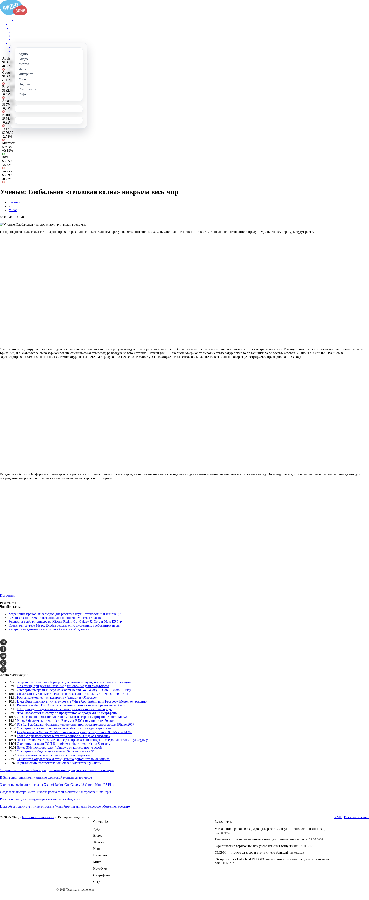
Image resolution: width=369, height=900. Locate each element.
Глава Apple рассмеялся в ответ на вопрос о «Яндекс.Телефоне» (63, 736)
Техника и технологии (38, 817)
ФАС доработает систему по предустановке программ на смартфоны (67, 713)
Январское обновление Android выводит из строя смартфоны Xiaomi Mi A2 (72, 717)
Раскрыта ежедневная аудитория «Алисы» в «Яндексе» (49, 629)
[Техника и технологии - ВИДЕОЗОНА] (13, 14)
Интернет (100, 855)
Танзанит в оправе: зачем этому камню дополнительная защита (63, 759)
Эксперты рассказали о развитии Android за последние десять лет (65, 728)
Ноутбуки (100, 868)
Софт (97, 882)
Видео (97, 835)
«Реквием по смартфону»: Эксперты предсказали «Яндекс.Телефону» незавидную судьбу (82, 740)
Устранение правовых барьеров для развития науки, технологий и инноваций (65, 614)
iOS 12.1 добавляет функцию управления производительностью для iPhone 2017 (75, 724)
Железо (98, 842)
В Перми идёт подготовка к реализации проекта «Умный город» (64, 709)
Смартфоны (101, 875)
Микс (13, 210)
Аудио (97, 829)
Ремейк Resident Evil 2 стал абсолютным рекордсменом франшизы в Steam (71, 705)
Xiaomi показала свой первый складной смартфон (53, 755)
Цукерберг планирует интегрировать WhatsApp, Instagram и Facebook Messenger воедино (82, 701)
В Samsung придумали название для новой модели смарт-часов (55, 617)
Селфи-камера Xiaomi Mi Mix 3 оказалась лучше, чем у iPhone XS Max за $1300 (74, 732)
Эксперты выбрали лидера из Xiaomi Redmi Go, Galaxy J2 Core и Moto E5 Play (66, 621)
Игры (97, 848)
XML (338, 817)
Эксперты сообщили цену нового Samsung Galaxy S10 (56, 751)
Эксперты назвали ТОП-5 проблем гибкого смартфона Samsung (63, 743)
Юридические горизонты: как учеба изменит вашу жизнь (59, 763)
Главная (14, 202)
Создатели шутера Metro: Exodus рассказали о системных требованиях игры (64, 625)
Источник (7, 595)
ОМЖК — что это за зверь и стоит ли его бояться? (251, 852)
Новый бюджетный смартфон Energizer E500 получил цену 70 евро (66, 720)
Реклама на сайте (356, 817)
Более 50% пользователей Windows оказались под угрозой (59, 747)
